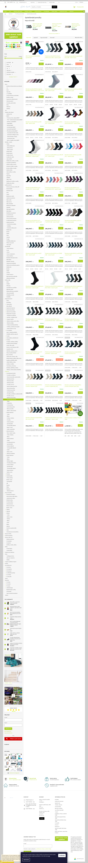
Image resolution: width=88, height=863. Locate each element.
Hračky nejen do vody (11, 328)
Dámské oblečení (10, 431)
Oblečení (8, 106)
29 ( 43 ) (31, 269)
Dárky (6, 546)
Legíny (8, 440)
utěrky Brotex (10, 147)
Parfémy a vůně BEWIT (11, 121)
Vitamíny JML (9, 114)
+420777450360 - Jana (30, 808)
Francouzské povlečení (11, 218)
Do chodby (9, 574)
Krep (8, 192)
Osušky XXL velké (10, 157)
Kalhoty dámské (10, 438)
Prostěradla (7, 246)
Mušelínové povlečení (11, 213)
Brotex (8, 231)
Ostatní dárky (9, 550)
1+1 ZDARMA (9, 93)
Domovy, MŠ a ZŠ (8, 537)
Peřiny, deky (7, 280)
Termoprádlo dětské (11, 468)
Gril (6, 110)
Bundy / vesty (10, 427)
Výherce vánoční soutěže (44, 799)
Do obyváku (9, 576)
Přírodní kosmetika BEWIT (12, 131)
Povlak (8, 239)
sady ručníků (9, 159)
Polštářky (9, 226)
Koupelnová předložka (11, 162)
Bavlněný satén (10, 190)
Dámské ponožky (10, 379)
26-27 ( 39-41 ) (55, 203)
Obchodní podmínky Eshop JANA (60, 820)
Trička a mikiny (10, 478)
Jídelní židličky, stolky (11, 362)
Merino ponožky (10, 408)
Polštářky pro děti (10, 295)
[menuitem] (5, 11)
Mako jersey (9, 202)
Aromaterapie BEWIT (11, 127)
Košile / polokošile (11, 429)
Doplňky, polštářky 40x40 (12, 360)
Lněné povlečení (10, 216)
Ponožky (9, 420)
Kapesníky (9, 175)
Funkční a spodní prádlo (11, 528)
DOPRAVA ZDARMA (11, 72)
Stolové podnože (8, 535)
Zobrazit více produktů (53, 33)
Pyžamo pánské (10, 422)
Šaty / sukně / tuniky (11, 433)
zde (49, 856)
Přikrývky (8, 285)
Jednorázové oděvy (11, 498)
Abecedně (52, 37)
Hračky (6, 563)
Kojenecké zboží (8, 298)
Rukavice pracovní (10, 505)
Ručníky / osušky (8, 142)
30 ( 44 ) (36, 269)
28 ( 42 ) (27, 269)
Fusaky (8, 336)
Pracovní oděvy (8, 492)
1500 (72, 436)
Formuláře (57, 823)
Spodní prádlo (10, 423)
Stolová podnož (10, 101)
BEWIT (8, 116)
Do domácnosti (8, 565)
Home (6, 578)
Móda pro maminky (11, 453)
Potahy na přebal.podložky (12, 325)
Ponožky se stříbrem (11, 375)
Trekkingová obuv (10, 556)
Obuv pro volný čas (11, 558)
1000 (68, 436)
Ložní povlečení (8, 185)
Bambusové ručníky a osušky (13, 181)
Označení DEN (58, 806)
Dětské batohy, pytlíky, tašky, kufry (14, 358)
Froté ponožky (10, 405)
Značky (6, 595)
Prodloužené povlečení (11, 220)
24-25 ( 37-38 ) (28, 104)
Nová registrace (7, 731)
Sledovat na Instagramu (14, 773)
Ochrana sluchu (10, 504)
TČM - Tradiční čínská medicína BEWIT (14, 120)
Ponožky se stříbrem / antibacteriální (14, 394)
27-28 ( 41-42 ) (48, 72)
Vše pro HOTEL (8, 533)
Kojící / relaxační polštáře (12, 332)
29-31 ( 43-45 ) (35, 302)
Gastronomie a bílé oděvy (12, 496)
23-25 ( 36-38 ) (48, 137)
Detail (41, 64)
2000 (75, 436)
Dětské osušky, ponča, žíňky (13, 321)
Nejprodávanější (43, 37)
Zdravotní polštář (10, 293)
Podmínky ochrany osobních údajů (61, 814)
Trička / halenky (10, 435)
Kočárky (8, 340)
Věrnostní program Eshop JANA (60, 817)
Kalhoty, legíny (10, 461)
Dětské (8, 513)
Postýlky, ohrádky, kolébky (12, 341)
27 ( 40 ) (55, 104)
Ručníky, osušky (10, 97)
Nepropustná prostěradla (12, 276)
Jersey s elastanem (11, 254)
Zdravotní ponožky (11, 407)
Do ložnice (9, 567)
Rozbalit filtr (12, 77)
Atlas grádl (9, 244)
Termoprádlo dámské (11, 448)
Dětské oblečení (10, 455)
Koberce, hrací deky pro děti (13, 347)
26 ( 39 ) (51, 104)
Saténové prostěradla (11, 263)
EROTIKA (7, 580)
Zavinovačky (9, 304)
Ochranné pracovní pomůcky (12, 532)
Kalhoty (8, 518)
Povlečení (9, 543)
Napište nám (51, 2)
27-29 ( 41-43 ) (28, 302)
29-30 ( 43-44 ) (55, 400)
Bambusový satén (10, 196)
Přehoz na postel (10, 243)
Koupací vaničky (10, 319)
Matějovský (9, 230)
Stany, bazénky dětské (11, 353)
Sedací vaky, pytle (10, 345)
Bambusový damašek (11, 205)
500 (65, 436)
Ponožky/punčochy (11, 442)
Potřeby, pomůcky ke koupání (13, 326)
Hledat (54, 7)
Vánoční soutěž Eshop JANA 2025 (45, 805)
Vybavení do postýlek (11, 312)
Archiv (41, 818)
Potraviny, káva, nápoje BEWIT (13, 118)
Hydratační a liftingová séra (13, 134)
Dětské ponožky (10, 382)
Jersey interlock (10, 248)
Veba (8, 235)
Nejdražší (36, 37)
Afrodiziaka (9, 591)
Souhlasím (62, 855)
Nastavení (26, 859)
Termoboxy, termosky (11, 366)
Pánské (8, 509)
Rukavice (8, 489)
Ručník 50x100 (9, 153)
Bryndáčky (9, 302)
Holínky (8, 560)
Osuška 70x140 (10, 155)
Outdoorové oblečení (9, 552)
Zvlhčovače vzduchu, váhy (12, 356)
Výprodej (9, 70)
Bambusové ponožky (11, 397)
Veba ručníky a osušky (11, 172)
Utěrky (8, 144)
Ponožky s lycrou (10, 384)
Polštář (8, 284)
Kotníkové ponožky (11, 390)
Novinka (9, 66)
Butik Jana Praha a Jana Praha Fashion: (61, 832)
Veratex (8, 237)
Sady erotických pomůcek (12, 593)
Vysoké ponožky (10, 392)
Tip (8, 68)
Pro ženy (8, 582)
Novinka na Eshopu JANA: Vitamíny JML (44, 812)
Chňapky (8, 177)
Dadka (8, 233)
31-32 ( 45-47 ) (55, 72)
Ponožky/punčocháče (11, 373)
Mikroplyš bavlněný (11, 209)
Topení (56, 812)
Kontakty (33, 2)
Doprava (56, 825)
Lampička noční (10, 349)
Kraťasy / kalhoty (10, 418)
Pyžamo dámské (10, 446)
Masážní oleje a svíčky (11, 589)
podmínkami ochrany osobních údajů (43, 849)
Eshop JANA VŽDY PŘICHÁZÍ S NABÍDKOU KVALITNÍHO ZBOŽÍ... (31, 805)
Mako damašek (10, 203)
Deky (8, 105)
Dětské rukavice (10, 491)
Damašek (8, 207)
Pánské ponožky (10, 381)
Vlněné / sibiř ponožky (11, 410)
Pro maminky (9, 330)
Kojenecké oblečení (11, 308)
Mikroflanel (9, 211)
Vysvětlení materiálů (59, 810)
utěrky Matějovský (11, 146)
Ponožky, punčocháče (11, 103)
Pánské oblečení (10, 412)
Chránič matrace (10, 274)
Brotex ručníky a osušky (11, 168)
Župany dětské (10, 470)
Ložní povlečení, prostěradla (12, 95)
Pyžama (8, 474)
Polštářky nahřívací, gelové (12, 334)
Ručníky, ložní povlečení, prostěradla (14, 86)
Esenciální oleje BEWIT (11, 129)
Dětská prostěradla (11, 278)
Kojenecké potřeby (11, 310)
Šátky (8, 487)
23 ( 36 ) (66, 104)
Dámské (8, 511)
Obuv (8, 530)
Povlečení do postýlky (11, 224)
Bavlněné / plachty (10, 261)
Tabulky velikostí (58, 805)
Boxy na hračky (10, 354)
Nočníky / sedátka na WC (12, 317)
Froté (8, 250)
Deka (8, 282)
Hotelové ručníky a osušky (12, 166)
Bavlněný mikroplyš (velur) (12, 257)
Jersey (8, 252)
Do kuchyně (9, 571)
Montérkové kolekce (11, 494)
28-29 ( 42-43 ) (28, 72)
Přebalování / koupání (11, 313)
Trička (8, 414)
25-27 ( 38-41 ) (55, 137)
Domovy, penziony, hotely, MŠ (13, 187)
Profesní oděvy (10, 502)
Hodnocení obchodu (42, 2)
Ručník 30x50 (9, 151)
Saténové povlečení (11, 198)
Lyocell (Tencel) (10, 215)
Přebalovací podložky (11, 315)
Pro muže (9, 584)
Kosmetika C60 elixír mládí (12, 133)
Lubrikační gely (10, 588)
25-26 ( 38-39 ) (67, 367)
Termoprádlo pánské (11, 425)
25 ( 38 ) (60, 104)
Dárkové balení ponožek (12, 386)
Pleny (8, 300)
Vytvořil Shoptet (80, 858)
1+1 (7, 88)
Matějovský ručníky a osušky (12, 160)
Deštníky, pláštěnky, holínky (12, 367)
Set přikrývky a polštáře (12, 287)
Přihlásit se (8, 728)
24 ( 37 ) (46, 104)
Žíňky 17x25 (9, 179)
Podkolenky (9, 403)
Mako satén (9, 200)
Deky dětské (9, 306)
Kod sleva (9, 74)
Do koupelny (9, 569)
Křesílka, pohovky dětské (12, 343)
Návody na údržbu (58, 808)
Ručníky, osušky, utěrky (11, 545)
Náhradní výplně (10, 289)
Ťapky (8, 401)
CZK (76, 2)
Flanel (8, 194)
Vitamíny (8, 108)
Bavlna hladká (9, 188)
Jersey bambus (10, 256)
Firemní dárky (9, 548)
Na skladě (10, 62)
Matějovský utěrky (10, 183)
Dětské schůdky (10, 323)
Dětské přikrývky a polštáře (12, 291)
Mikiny (8, 416)
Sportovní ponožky (11, 388)
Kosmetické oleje (11, 138)
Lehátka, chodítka (10, 364)
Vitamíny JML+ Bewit (9, 112)
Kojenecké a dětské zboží (12, 99)
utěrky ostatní (10, 149)
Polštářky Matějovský (11, 241)
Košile (8, 450)
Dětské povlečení (10, 222)
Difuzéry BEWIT (10, 125)
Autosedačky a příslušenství (12, 338)
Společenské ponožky (11, 399)
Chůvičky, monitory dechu (12, 351)
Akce (8, 64)
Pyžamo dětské (10, 464)
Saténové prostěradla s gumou (13, 265)
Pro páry (8, 586)
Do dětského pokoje (11, 573)
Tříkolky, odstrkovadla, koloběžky (14, 369)
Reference (57, 826)
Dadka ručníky (9, 170)
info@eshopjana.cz (30, 800)
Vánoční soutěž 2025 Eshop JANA (60, 829)
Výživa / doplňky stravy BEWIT (13, 140)
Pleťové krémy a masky (12, 136)
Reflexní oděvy (10, 500)
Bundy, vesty (9, 451)
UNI (7, 483)
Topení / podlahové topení (10, 561)
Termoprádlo (9, 481)
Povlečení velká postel (11, 228)
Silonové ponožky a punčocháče (13, 377)
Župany (8, 174)
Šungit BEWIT (9, 123)
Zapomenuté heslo (8, 733)
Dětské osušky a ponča (11, 164)
